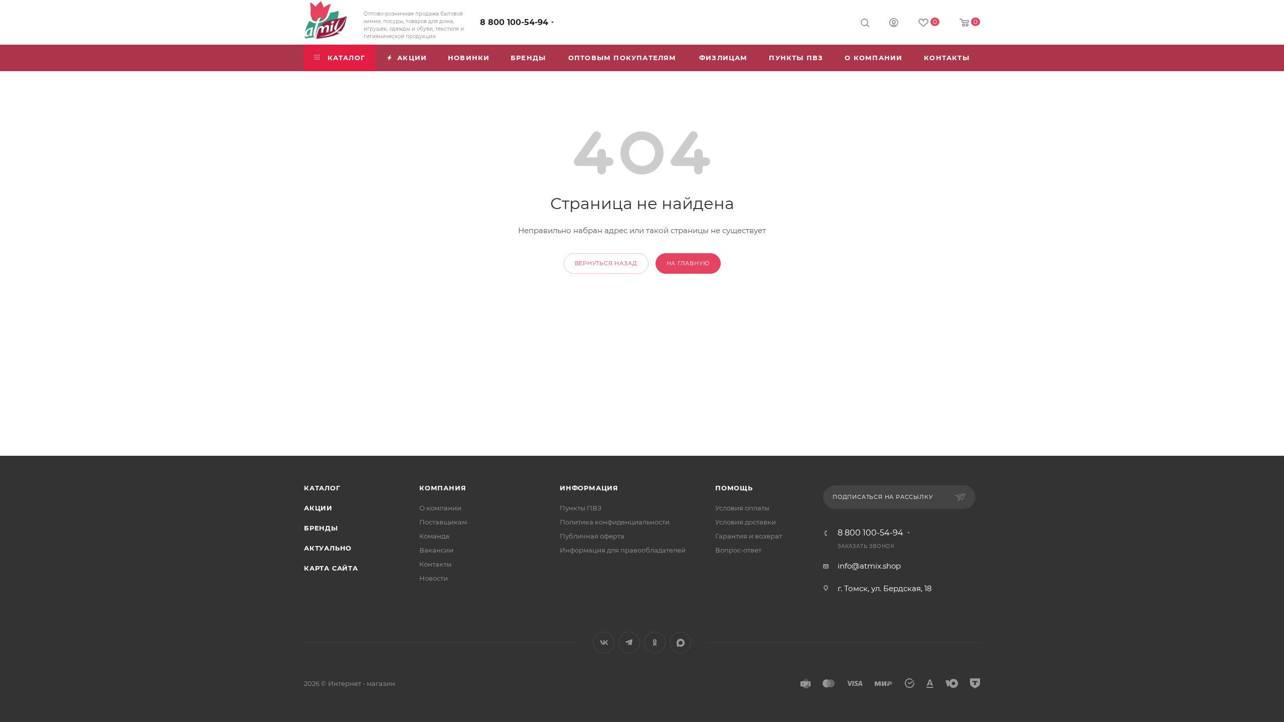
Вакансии (436, 550)
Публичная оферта (592, 536)
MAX (680, 642)
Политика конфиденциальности (615, 522)
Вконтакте (603, 642)
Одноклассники (655, 642)
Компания (442, 488)
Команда (434, 536)
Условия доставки (745, 522)
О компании (440, 508)
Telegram (629, 642)
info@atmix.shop (869, 566)
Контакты (435, 564)
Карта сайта (331, 568)
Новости (433, 578)
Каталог (322, 488)
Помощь (734, 488)
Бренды (321, 528)
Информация (589, 488)
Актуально (328, 548)
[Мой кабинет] (893, 24)
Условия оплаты (742, 508)
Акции (318, 508)
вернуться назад (606, 263)
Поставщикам (443, 522)
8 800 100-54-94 (514, 22)
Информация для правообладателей (623, 550)
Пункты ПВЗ (580, 508)
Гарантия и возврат (748, 536)
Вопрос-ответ (738, 550)
